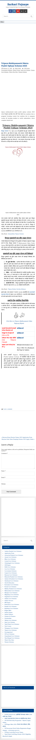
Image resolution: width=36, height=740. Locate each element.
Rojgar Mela (8, 610)
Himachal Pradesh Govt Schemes (14, 577)
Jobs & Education (9, 583)
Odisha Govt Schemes (11, 598)
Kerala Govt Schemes (10, 586)
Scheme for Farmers (10, 616)
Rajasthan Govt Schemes (11, 608)
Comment (4, 453)
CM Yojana (27, 68)
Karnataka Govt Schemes (11, 584)
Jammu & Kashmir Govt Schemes (14, 579)
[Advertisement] (18, 43)
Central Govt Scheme (10, 561)
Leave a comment (7, 409)
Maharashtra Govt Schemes (12, 590)
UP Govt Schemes (9, 634)
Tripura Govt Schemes (11, 630)
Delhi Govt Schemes (10, 567)
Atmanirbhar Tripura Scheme (16, 234)
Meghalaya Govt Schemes (12, 594)
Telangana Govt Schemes (11, 628)
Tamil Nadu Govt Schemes (12, 624)
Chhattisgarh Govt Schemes (12, 563)
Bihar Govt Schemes (10, 559)
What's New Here (13, 72)
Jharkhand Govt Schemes (11, 581)
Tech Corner (8, 626)
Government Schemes (6, 70)
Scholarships (8, 618)
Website (3, 484)
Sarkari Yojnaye (18, 4)
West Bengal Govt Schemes (12, 638)
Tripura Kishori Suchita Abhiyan (17, 289)
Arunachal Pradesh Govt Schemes (14, 555)
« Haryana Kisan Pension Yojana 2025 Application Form (16, 437)
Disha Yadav (18, 68)
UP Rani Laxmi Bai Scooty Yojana (14, 732)
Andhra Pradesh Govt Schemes (13, 551)
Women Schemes (22, 72)
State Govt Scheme (25, 70)
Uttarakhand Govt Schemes (12, 636)
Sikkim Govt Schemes (11, 620)
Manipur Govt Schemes (11, 592)
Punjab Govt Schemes (11, 606)
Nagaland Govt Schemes (11, 596)
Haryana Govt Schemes (11, 575)
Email (3, 477)
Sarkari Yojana (16, 70)
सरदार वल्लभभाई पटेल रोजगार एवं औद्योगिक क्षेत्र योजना (18, 718)
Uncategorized (8, 632)
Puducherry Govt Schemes (12, 604)
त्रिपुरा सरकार (4, 131)
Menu (2, 22)
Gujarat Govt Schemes (11, 573)
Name (3, 471)
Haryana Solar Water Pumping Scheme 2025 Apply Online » (18, 439)
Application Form (9, 553)
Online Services (9, 600)
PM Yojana (7, 602)
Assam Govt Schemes (10, 557)
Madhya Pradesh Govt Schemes (13, 588)
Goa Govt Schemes (10, 569)
